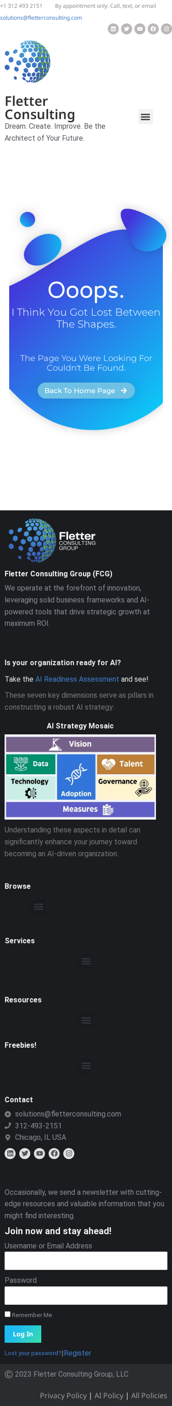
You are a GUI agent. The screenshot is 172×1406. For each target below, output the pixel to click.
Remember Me (31, 1314)
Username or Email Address (48, 1246)
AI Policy (108, 1395)
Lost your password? (33, 1353)
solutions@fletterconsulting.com (41, 18)
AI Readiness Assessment (77, 679)
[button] (145, 116)
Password (21, 1280)
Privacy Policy (63, 1395)
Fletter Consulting (40, 107)
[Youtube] (139, 28)
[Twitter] (126, 28)
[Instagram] (166, 28)
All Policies (149, 1395)
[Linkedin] (113, 28)
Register (77, 1353)
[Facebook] (153, 28)
